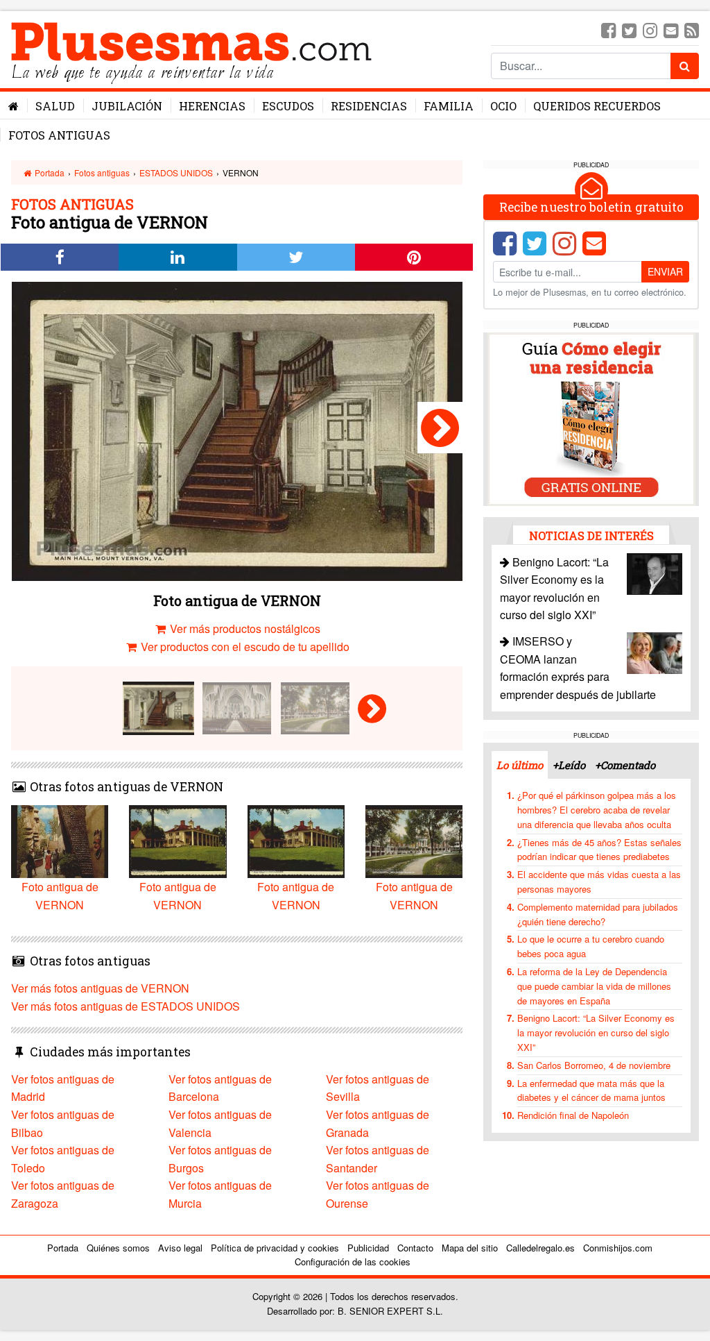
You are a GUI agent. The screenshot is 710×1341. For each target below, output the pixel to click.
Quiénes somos (118, 1247)
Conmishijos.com (617, 1247)
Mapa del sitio (470, 1247)
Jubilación (127, 106)
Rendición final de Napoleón (573, 1115)
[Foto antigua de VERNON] (439, 427)
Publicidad (368, 1247)
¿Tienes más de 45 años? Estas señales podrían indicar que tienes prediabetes (599, 849)
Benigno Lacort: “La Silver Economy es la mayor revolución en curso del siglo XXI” (596, 1032)
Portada (48, 172)
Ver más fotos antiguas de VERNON (100, 988)
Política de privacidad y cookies (275, 1247)
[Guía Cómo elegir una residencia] (591, 417)
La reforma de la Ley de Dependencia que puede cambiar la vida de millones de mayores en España (594, 986)
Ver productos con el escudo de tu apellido (243, 647)
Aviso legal (180, 1247)
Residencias (369, 106)
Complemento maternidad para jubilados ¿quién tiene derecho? (597, 914)
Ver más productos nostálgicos (243, 628)
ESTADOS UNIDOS (176, 172)
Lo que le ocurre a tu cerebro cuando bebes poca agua (590, 946)
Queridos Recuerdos (597, 106)
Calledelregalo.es (540, 1247)
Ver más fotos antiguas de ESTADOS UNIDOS (125, 1006)
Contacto (415, 1247)
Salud (55, 106)
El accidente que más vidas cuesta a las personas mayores (599, 881)
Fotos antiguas (59, 135)
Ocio (503, 106)
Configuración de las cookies (352, 1261)
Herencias (212, 106)
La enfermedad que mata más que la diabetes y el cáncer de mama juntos (591, 1090)
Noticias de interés (591, 535)
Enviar (665, 271)
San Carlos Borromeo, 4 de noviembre (593, 1065)
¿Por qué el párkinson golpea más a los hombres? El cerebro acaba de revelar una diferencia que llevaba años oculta (596, 809)
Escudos (288, 106)
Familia (449, 106)
